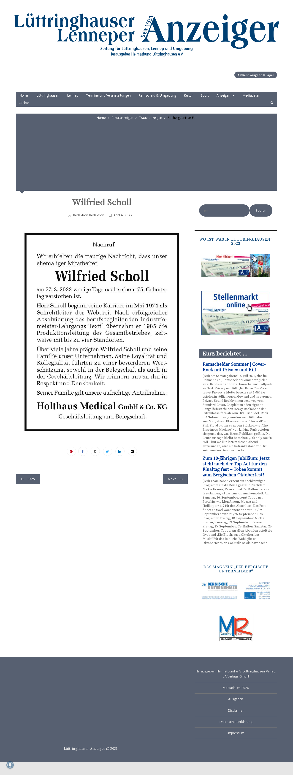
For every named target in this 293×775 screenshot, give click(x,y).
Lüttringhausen (48, 95)
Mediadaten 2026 (235, 688)
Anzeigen (223, 95)
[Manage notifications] (10, 765)
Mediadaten (251, 95)
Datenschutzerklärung (235, 721)
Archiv (24, 102)
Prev (31, 479)
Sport (205, 95)
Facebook (82, 451)
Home (24, 95)
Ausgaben (235, 699)
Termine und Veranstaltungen (108, 95)
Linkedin (120, 451)
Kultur (188, 95)
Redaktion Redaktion (88, 215)
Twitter (107, 451)
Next (172, 479)
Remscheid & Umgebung (157, 95)
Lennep (72, 95)
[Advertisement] (146, 155)
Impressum (235, 733)
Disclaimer (236, 710)
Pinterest (71, 451)
